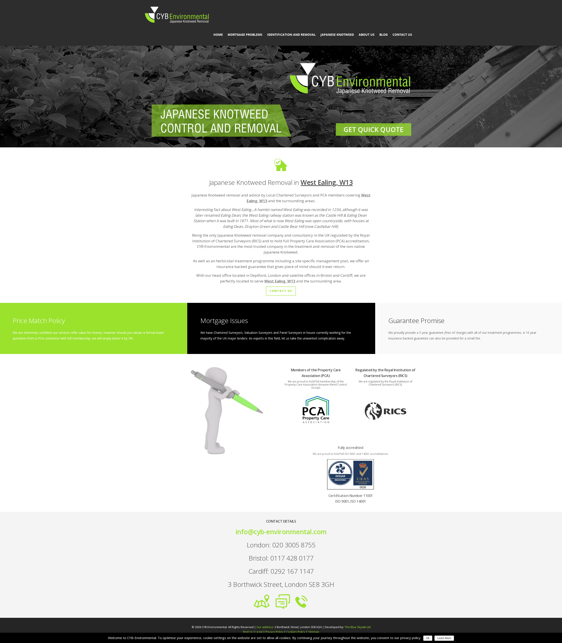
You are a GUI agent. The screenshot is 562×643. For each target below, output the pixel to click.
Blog (383, 35)
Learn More (444, 638)
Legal (259, 632)
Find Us (248, 632)
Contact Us (402, 35)
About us (367, 35)
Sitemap (313, 632)
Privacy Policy (274, 632)
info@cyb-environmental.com (281, 531)
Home (218, 35)
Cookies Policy (295, 632)
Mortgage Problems (245, 35)
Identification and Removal (291, 35)
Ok (427, 638)
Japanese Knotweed (337, 35)
